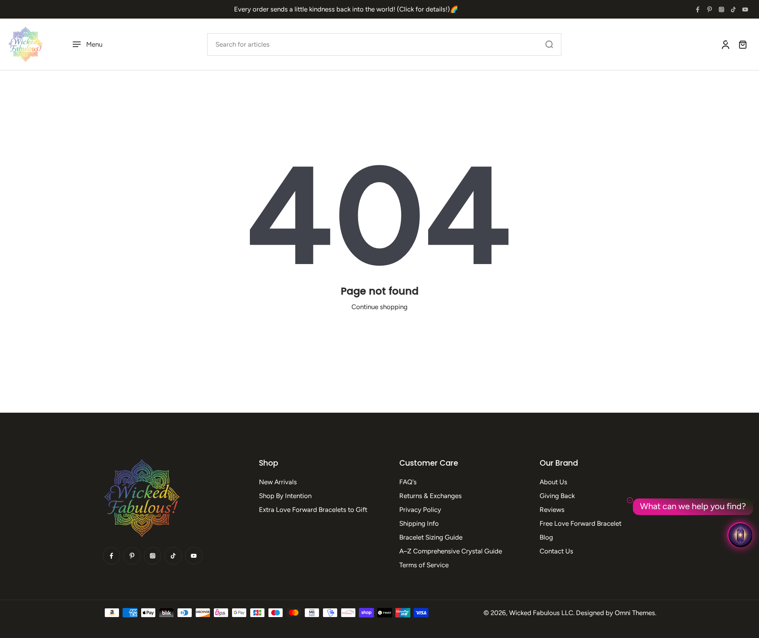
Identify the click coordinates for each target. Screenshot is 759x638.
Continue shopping (379, 307)
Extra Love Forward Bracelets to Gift (313, 509)
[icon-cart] (742, 44)
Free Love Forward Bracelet (580, 523)
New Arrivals (278, 482)
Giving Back (557, 496)
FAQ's (408, 482)
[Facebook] (698, 9)
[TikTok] (733, 9)
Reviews (552, 509)
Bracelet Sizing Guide (431, 537)
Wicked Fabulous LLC (541, 613)
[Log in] (725, 44)
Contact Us (556, 551)
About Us (553, 482)
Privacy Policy (420, 509)
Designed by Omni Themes (615, 613)
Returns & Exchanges (430, 496)
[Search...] (549, 44)
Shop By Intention (285, 496)
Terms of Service (424, 565)
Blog (546, 537)
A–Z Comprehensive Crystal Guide (450, 551)
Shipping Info (419, 523)
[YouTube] (745, 9)
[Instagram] (721, 9)
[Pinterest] (710, 9)
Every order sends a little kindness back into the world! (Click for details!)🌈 (346, 9)
